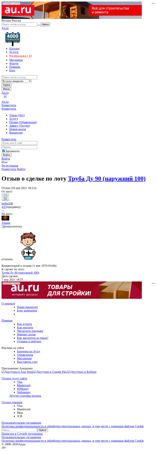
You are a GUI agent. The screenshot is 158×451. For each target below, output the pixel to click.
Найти (6, 85)
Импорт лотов (26, 334)
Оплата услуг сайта (14, 378)
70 (3, 226)
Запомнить (12, 151)
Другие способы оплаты (25, 395)
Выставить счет (27, 361)
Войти (6, 158)
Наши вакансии (27, 307)
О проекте (8, 303)
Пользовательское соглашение (21, 422)
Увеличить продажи (30, 331)
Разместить (9, 105)
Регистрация (10, 165)
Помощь (7, 320)
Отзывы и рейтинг (29, 341)
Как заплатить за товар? (32, 338)
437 (4, 207)
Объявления (25, 354)
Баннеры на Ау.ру (28, 351)
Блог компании (27, 310)
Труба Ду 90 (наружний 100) (107, 178)
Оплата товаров (12, 402)
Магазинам (24, 358)
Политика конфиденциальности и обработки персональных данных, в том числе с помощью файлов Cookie (73, 426)
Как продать (25, 327)
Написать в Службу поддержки (22, 433)
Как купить (24, 324)
